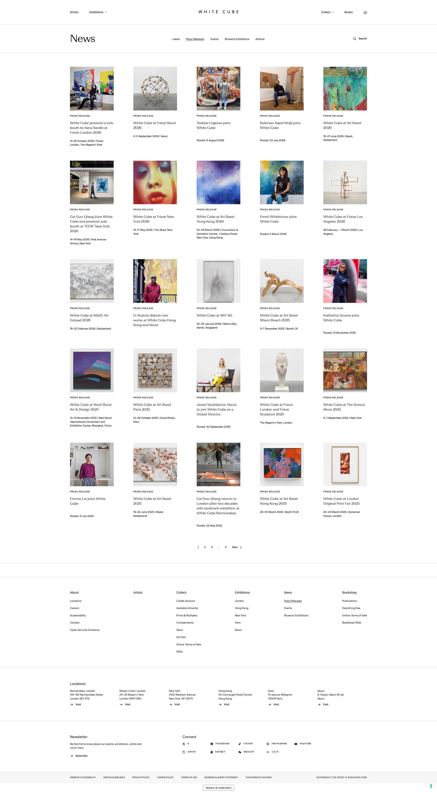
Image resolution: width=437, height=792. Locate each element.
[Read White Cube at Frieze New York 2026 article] (155, 182)
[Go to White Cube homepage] (218, 12)
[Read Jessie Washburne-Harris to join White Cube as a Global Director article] (218, 370)
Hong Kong (241, 608)
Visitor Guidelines (114, 777)
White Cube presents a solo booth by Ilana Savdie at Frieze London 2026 (92, 128)
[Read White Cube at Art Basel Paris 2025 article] (155, 370)
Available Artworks (187, 608)
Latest (176, 39)
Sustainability (78, 615)
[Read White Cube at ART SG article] (218, 281)
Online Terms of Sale (188, 644)
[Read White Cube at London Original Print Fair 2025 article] (345, 464)
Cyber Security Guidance (85, 630)
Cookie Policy (165, 777)
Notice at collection (218, 787)
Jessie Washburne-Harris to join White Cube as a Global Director (217, 409)
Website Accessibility (83, 777)
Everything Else (351, 608)
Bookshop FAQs (351, 622)
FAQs (179, 651)
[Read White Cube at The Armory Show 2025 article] (345, 370)
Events (214, 39)
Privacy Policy (141, 777)
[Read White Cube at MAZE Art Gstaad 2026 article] (92, 281)
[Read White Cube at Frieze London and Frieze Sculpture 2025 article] (282, 370)
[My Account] (365, 12)
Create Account (185, 601)
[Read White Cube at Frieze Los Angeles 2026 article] (345, 182)
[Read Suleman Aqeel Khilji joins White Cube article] (282, 88)
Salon (179, 630)
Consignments (185, 622)
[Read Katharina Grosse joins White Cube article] (345, 281)
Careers (74, 608)
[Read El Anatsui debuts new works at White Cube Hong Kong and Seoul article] (155, 281)
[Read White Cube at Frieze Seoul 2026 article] (155, 88)
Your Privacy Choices (259, 777)
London (239, 601)
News (82, 39)
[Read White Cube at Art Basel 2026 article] (345, 88)
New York (240, 615)
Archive (260, 39)
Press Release (80, 116)
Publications (349, 601)
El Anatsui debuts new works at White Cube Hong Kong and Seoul (154, 320)
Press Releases (195, 39)
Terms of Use (189, 777)
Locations (75, 601)
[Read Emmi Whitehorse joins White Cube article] (282, 182)
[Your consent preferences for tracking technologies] (431, 786)
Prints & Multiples (186, 615)
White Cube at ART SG (214, 315)
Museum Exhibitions (237, 39)
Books (348, 12)
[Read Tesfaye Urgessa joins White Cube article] (218, 88)
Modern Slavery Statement (221, 777)
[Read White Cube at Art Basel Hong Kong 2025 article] (282, 464)
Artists (74, 12)
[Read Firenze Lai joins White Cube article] (92, 464)
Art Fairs (181, 637)
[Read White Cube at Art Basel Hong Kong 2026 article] (218, 182)
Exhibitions (96, 12)
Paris (238, 622)
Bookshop (349, 592)
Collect (325, 12)
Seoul (238, 630)
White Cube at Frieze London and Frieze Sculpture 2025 (276, 409)
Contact (74, 622)
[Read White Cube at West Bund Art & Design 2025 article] (92, 370)
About (74, 592)
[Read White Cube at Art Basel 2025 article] (155, 464)
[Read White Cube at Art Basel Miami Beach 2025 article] (282, 281)
